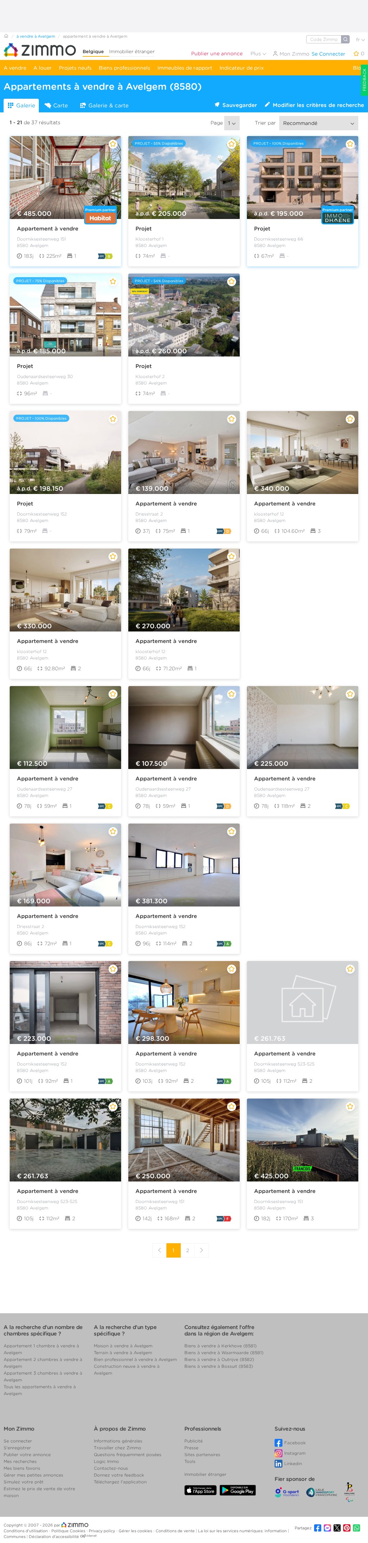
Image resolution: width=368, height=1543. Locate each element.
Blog (358, 68)
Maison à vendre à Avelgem (123, 1345)
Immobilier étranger (132, 51)
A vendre (15, 68)
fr (358, 39)
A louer (42, 68)
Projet (143, 228)
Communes (15, 1536)
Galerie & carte (108, 105)
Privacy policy (102, 1530)
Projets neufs (75, 68)
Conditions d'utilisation (26, 1530)
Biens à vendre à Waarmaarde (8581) (223, 1352)
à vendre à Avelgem (36, 36)
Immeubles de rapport (184, 68)
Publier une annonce (217, 53)
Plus (256, 53)
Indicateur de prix (242, 68)
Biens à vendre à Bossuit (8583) (218, 1366)
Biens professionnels (124, 68)
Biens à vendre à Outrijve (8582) (219, 1359)
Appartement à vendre (47, 228)
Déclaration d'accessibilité (54, 1536)
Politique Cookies (68, 1530)
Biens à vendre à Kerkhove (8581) (220, 1345)
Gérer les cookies (136, 1530)
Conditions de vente (176, 1530)
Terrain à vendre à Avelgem (123, 1352)
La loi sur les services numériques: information (243, 1530)
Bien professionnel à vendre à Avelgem (135, 1359)
